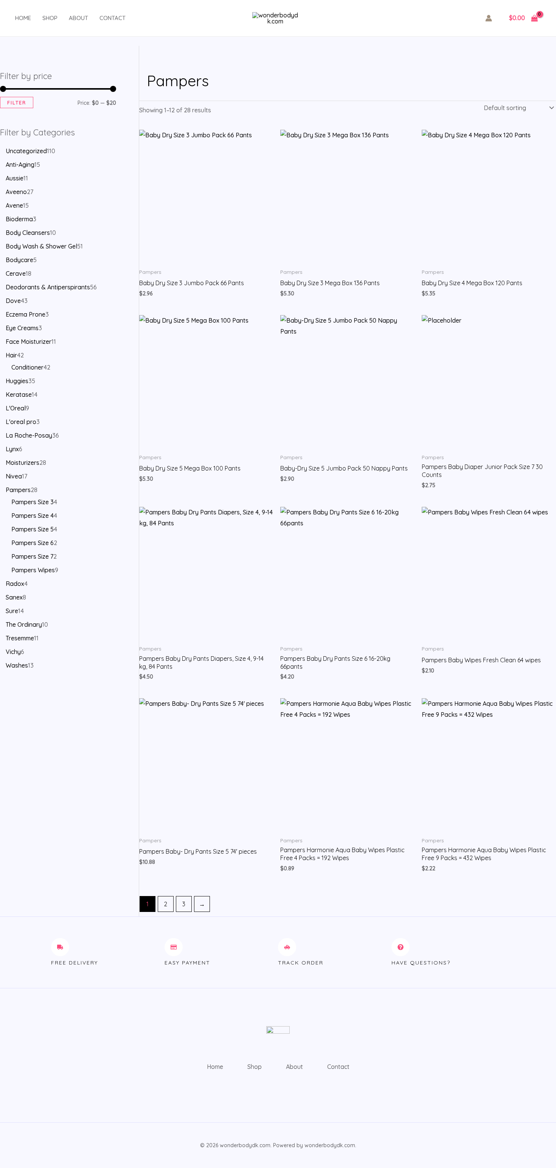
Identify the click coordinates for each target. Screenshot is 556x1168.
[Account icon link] (488, 18)
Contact (112, 18)
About (78, 18)
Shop (49, 18)
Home (23, 18)
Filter (16, 102)
